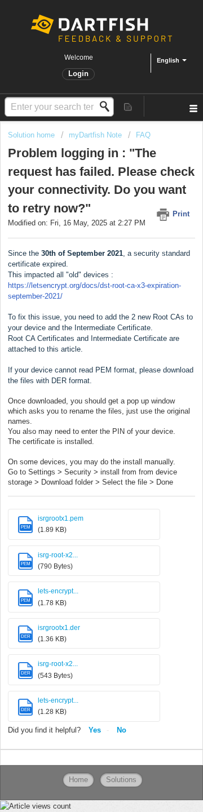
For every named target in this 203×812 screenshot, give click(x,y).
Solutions (121, 779)
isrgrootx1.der (59, 628)
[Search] (107, 106)
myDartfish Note (95, 135)
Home (78, 779)
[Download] (81, 402)
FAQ (143, 135)
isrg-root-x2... (58, 555)
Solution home (32, 135)
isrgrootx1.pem (60, 518)
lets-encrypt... (58, 591)
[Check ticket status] (128, 106)
